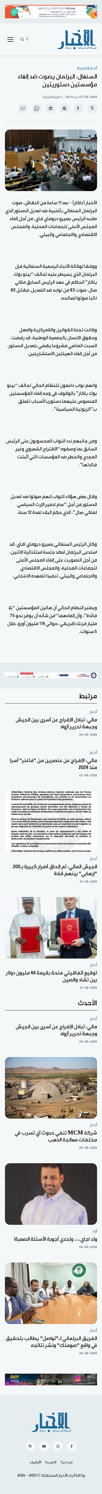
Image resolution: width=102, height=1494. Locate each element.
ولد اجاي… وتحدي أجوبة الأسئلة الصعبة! (55, 1239)
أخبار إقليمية (87, 68)
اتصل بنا (50, 1462)
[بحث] (22, 39)
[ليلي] (28, 39)
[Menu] (10, 39)
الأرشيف (35, 1462)
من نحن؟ (66, 1462)
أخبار (93, 712)
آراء (94, 1231)
